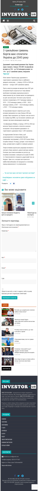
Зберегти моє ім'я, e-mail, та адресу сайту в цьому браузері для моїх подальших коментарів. (17, 292)
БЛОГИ (3, 433)
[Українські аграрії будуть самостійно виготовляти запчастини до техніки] (8, 319)
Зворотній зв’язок (7, 465)
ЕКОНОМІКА (5, 425)
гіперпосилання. (19, 484)
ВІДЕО (3, 436)
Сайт (3, 278)
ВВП (16, 60)
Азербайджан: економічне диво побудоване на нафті (19, 178)
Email (4, 268)
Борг (13, 60)
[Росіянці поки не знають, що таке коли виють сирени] (8, 329)
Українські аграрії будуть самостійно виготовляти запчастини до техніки (25, 321)
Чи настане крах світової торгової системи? (19, 173)
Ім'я (3, 257)
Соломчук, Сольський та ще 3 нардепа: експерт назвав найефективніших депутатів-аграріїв (24, 350)
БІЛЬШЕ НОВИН (6, 445)
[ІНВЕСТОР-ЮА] (4, 21)
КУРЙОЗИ (4, 430)
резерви (19, 60)
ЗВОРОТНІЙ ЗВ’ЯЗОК (7, 439)
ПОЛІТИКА (4, 422)
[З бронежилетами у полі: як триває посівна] (8, 338)
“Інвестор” (6, 74)
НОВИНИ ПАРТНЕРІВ (7, 442)
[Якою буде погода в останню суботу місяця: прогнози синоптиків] (8, 358)
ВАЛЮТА (6, 47)
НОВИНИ (4, 419)
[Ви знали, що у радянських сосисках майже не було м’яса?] (8, 309)
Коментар (5, 231)
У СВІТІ (3, 428)
